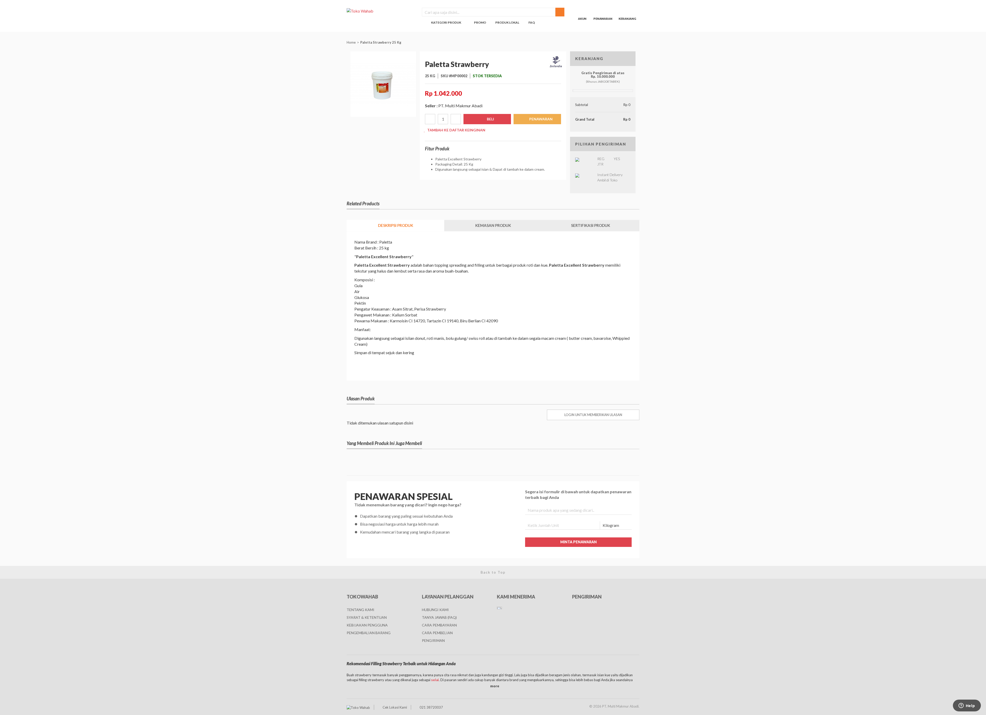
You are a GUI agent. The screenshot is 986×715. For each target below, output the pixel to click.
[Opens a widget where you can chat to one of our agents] (967, 706)
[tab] (395, 225)
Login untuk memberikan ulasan (593, 415)
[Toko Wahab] (380, 11)
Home (351, 42)
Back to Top (493, 572)
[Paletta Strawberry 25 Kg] (383, 83)
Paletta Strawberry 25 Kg (381, 42)
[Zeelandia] (555, 61)
